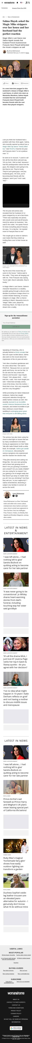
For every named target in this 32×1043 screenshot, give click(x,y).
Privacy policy (16, 1010)
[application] (16, 193)
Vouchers (16, 962)
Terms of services (23, 331)
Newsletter (26, 83)
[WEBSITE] (16, 496)
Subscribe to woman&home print (9, 982)
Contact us (16, 1005)
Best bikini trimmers (8, 970)
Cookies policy (16, 1013)
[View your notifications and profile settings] (17, 2)
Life (4, 17)
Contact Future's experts (16, 1002)
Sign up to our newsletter (23, 981)
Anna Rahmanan (14, 51)
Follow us (16, 83)
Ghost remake (20, 352)
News (27, 53)
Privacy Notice (24, 333)
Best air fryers (23, 970)
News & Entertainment (13, 17)
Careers (16, 1016)
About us (16, 999)
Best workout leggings (8, 973)
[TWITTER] (13, 496)
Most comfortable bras (23, 973)
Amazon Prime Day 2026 (19, 8)
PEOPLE (12, 149)
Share (7, 83)
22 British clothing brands (23, 958)
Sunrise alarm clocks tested (23, 955)
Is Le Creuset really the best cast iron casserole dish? (8, 959)
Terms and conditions (16, 1008)
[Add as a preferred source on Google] (16, 1028)
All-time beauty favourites (8, 955)
